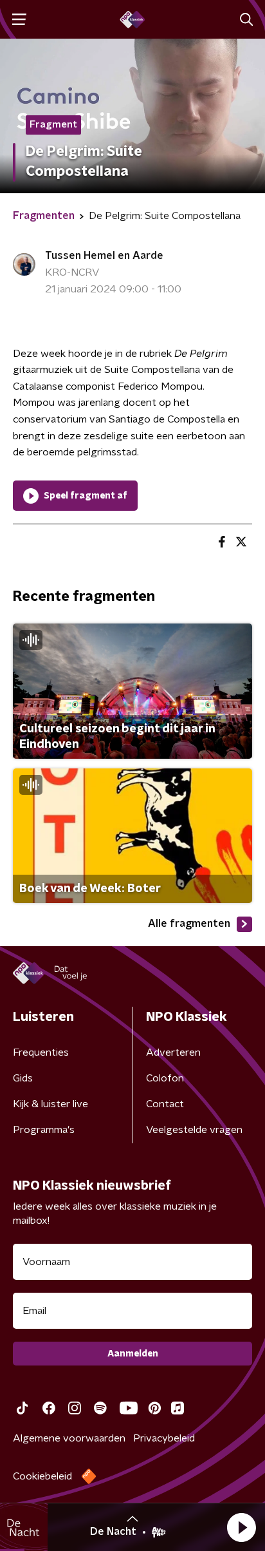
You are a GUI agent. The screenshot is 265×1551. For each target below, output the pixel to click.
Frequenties (41, 1052)
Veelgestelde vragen (194, 1130)
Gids (23, 1078)
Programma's (44, 1130)
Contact (165, 1104)
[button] (241, 1527)
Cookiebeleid (42, 1476)
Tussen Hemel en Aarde (104, 256)
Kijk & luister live (50, 1104)
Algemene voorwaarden (69, 1438)
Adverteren (173, 1052)
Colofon (165, 1078)
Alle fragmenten (189, 923)
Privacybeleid (164, 1438)
